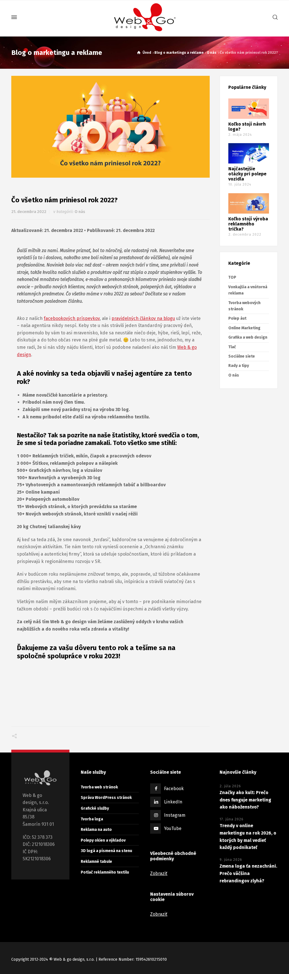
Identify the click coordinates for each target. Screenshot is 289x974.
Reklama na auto (96, 829)
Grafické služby (95, 808)
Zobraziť (158, 873)
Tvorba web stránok (99, 787)
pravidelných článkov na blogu (143, 318)
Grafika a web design (247, 337)
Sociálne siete (241, 356)
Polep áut (237, 318)
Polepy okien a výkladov (103, 840)
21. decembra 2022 (28, 211)
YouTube (172, 828)
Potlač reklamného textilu (105, 872)
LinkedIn (173, 802)
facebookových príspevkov (72, 318)
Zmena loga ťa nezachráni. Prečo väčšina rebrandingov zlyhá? (248, 873)
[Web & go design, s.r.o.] (144, 17)
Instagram (174, 815)
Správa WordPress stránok (106, 797)
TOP (232, 277)
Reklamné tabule (96, 861)
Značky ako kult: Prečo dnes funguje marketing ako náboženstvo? (245, 800)
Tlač (232, 347)
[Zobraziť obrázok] (110, 127)
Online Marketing (244, 328)
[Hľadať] (274, 17)
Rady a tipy (238, 365)
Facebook (174, 788)
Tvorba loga (92, 819)
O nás (80, 211)
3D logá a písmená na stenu (106, 850)
